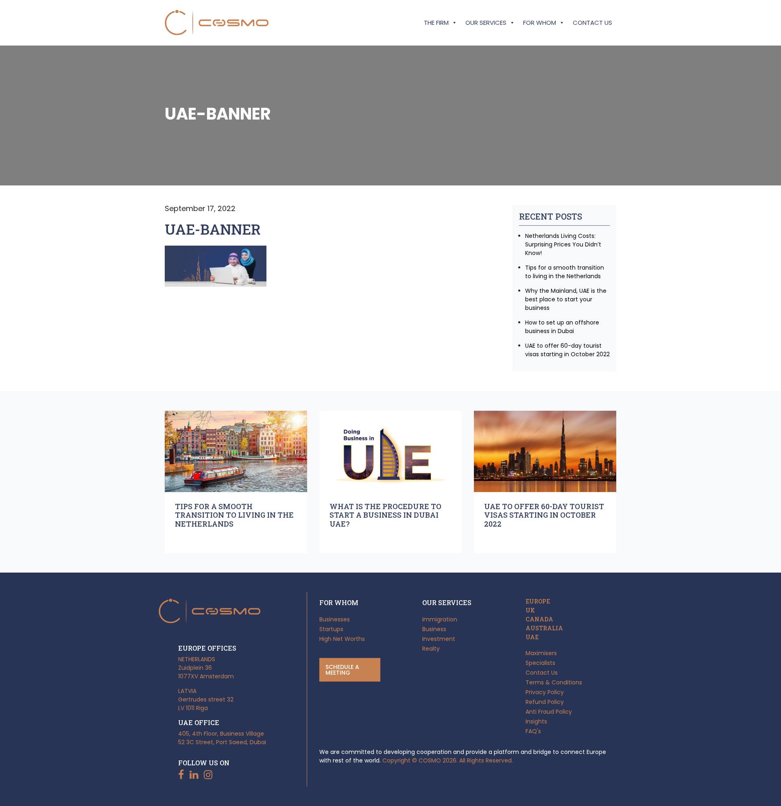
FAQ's (533, 731)
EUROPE (538, 601)
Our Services (485, 22)
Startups (331, 629)
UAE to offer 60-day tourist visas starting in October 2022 (567, 350)
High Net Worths (342, 639)
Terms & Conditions (554, 682)
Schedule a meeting (342, 670)
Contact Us (592, 22)
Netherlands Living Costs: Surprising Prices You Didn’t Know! (563, 244)
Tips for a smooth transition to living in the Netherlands (564, 272)
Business (434, 629)
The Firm (436, 22)
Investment (438, 639)
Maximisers (541, 653)
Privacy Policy (545, 692)
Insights (536, 721)
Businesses (334, 619)
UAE (532, 637)
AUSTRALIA (544, 628)
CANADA (539, 619)
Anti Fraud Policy (549, 712)
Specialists (540, 663)
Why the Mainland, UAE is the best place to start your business (565, 299)
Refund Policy (545, 702)
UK (530, 610)
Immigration (439, 619)
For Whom (539, 22)
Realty (431, 648)
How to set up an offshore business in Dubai (562, 326)
